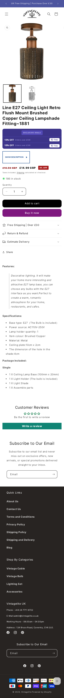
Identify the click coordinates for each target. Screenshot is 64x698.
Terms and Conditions (21, 516)
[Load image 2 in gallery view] (32, 94)
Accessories (14, 591)
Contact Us (14, 509)
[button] (6, 14)
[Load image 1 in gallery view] (12, 94)
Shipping (20, 172)
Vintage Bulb (15, 576)
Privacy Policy (16, 524)
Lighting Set (14, 583)
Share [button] (9, 252)
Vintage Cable (16, 568)
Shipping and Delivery (21, 539)
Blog (9, 547)
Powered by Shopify (42, 692)
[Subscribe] (53, 474)
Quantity (7, 184)
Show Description (14, 157)
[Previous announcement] (6, 3)
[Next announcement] (58, 3)
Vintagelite (26, 692)
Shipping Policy (16, 532)
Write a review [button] (32, 426)
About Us (12, 501)
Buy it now (32, 212)
